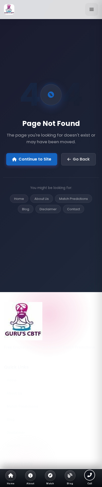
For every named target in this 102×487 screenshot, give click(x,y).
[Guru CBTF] (51, 321)
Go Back (81, 159)
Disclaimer (48, 209)
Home (19, 199)
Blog (25, 209)
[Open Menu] (91, 9)
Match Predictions (73, 199)
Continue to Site (35, 159)
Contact (73, 209)
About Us (41, 199)
